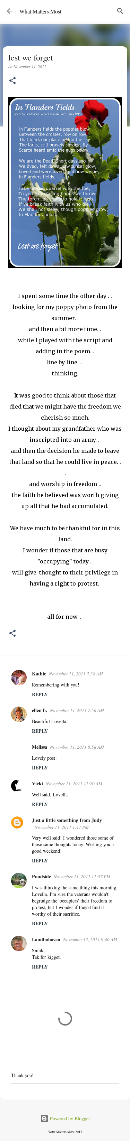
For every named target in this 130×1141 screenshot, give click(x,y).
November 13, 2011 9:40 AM (90, 939)
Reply (40, 694)
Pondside (41, 876)
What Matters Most (40, 11)
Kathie (39, 673)
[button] (12, 81)
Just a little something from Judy (67, 820)
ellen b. (39, 710)
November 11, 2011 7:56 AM (77, 710)
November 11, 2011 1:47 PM (62, 827)
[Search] (120, 11)
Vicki (37, 783)
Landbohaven (46, 939)
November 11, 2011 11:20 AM (74, 783)
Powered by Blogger (69, 1118)
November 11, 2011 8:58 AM (77, 747)
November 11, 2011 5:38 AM (76, 674)
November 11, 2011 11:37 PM (82, 876)
